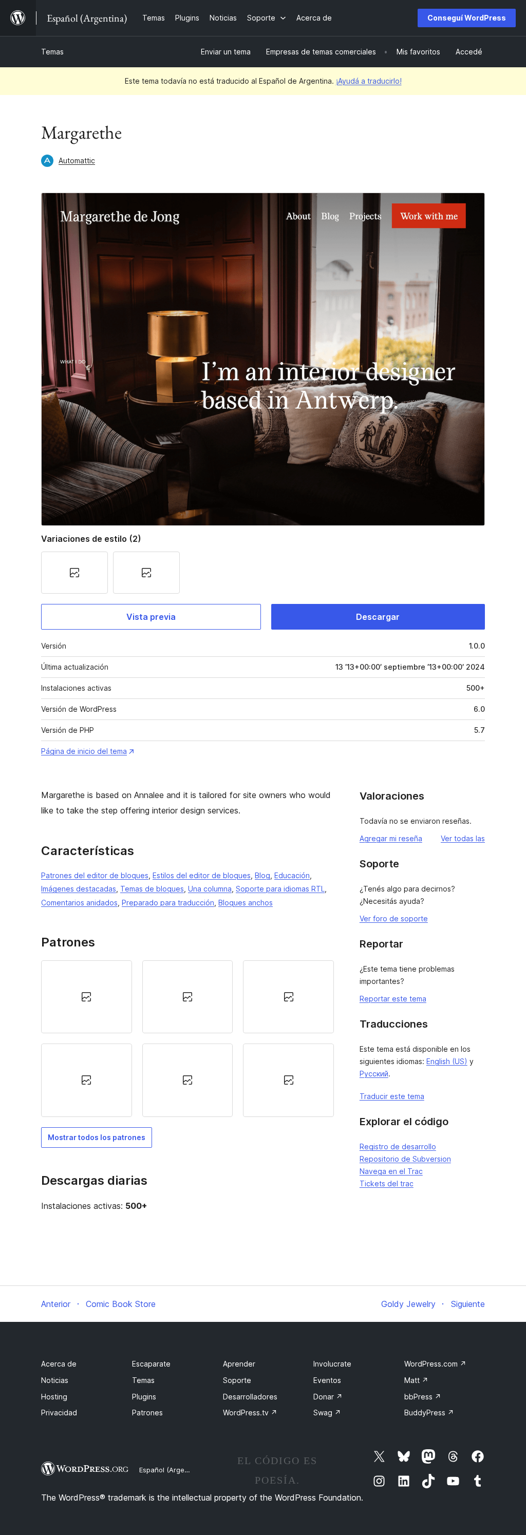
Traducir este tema (392, 1096)
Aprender (239, 1363)
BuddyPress (429, 1412)
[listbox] (187, 1038)
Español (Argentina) (171, 1470)
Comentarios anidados (79, 902)
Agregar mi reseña (391, 838)
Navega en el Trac (391, 1171)
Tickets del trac (387, 1183)
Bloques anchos (245, 902)
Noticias (54, 1380)
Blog (262, 875)
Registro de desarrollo (398, 1146)
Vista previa (151, 617)
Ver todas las (463, 838)
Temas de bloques (152, 888)
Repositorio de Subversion (405, 1158)
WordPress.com (435, 1363)
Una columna (210, 888)
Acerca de (59, 1363)
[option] (86, 996)
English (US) (446, 1061)
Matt (416, 1380)
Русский (374, 1073)
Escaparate (151, 1363)
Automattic (77, 160)
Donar (328, 1396)
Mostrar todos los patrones (96, 1137)
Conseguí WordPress (466, 17)
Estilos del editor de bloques (202, 875)
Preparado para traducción (168, 902)
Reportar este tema (393, 998)
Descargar (378, 617)
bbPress (422, 1396)
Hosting (54, 1396)
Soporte (237, 1380)
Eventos (327, 1380)
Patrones (147, 1412)
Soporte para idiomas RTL (280, 888)
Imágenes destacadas (78, 888)
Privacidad (59, 1412)
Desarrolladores (250, 1396)
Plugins (144, 1396)
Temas (52, 51)
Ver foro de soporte (394, 918)
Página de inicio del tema (84, 751)
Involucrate (332, 1363)
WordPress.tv (250, 1412)
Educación (292, 875)
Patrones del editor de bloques (94, 875)
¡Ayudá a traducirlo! (369, 81)
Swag (327, 1412)
